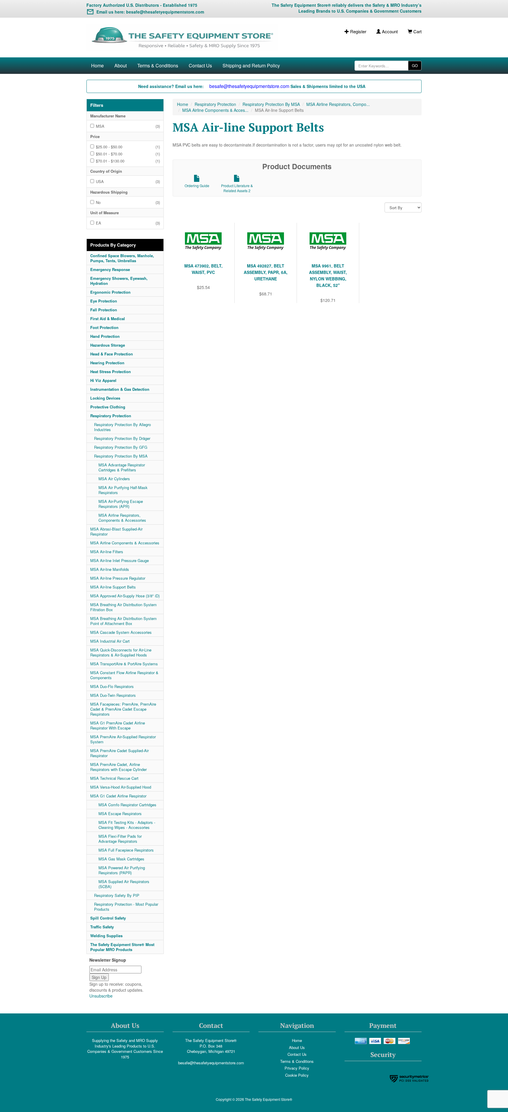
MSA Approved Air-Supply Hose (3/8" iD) (125, 596)
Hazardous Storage (107, 345)
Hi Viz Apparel (103, 380)
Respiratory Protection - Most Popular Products (126, 906)
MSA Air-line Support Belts (113, 587)
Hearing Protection (107, 362)
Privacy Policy (297, 1068)
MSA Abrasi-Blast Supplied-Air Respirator (116, 531)
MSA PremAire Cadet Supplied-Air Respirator (119, 753)
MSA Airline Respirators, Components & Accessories (122, 517)
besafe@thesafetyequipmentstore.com (211, 1063)
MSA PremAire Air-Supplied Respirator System (123, 739)
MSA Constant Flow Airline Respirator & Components (124, 675)
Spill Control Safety (108, 918)
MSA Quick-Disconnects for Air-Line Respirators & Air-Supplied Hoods (120, 652)
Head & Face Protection (111, 354)
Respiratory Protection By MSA (121, 456)
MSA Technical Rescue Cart (114, 778)
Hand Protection (105, 336)
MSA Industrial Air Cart (110, 641)
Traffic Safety (102, 927)
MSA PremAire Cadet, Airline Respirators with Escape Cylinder (118, 767)
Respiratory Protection (110, 415)
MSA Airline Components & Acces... (215, 110)
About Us (297, 1047)
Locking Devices (105, 398)
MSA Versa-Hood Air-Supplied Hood (120, 787)
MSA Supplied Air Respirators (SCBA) (123, 884)
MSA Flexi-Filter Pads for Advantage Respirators (120, 838)
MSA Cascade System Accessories (121, 632)
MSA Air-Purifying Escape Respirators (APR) (120, 503)
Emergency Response (110, 269)
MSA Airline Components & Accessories (124, 543)
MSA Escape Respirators (120, 813)
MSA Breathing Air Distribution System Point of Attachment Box (123, 621)
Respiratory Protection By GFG (120, 447)
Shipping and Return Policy (251, 65)
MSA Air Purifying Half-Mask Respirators (123, 490)
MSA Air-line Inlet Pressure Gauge (119, 560)
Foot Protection (104, 327)
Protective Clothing (107, 407)
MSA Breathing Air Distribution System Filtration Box (123, 607)
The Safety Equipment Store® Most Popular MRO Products (122, 947)
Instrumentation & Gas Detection (119, 389)
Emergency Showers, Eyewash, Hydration (119, 280)
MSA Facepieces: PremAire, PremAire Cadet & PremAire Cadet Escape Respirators (123, 709)
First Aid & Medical (107, 318)
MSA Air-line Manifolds (109, 569)
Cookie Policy (297, 1075)
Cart (417, 31)
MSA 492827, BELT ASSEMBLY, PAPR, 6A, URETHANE (266, 272)
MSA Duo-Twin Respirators (113, 695)
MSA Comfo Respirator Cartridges (127, 804)
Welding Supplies (106, 935)
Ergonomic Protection (110, 292)
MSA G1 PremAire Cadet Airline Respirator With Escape (117, 725)
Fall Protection (103, 310)
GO (415, 65)
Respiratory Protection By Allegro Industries (122, 427)
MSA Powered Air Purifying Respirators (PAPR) (121, 870)
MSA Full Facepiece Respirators (126, 850)
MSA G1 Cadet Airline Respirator (118, 796)
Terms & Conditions (157, 65)
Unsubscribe (101, 996)
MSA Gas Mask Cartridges (121, 859)
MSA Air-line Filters (106, 551)
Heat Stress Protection (110, 371)
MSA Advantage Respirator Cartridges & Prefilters (121, 467)
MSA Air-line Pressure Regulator (117, 578)
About (120, 65)
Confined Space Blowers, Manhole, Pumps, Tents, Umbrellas (122, 258)
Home (97, 65)
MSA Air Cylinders (114, 478)
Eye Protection (103, 301)
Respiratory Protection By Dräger (122, 438)
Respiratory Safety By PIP (116, 895)
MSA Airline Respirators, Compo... (338, 104)
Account (389, 31)
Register (357, 31)
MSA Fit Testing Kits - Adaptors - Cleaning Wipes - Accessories (126, 825)
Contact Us (200, 65)
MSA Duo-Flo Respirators (112, 686)
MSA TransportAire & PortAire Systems (124, 663)
